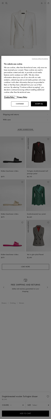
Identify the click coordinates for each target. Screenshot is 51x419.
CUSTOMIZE (20, 103)
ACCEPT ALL (39, 103)
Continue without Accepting (40, 58)
